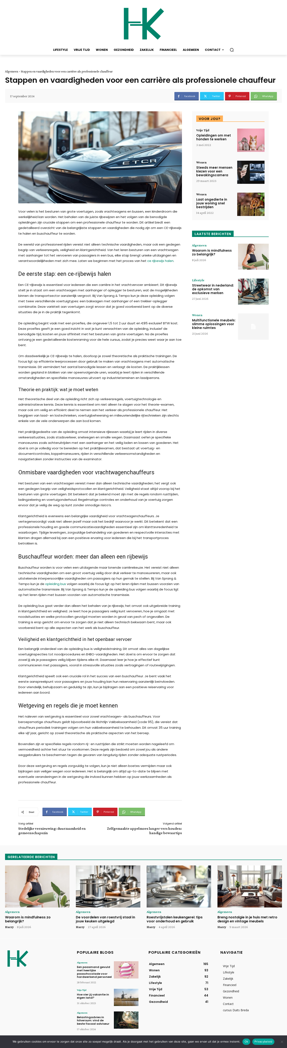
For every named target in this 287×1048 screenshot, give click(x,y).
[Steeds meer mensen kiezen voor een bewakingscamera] (251, 172)
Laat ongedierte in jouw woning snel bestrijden (211, 203)
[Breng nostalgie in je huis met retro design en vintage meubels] (249, 886)
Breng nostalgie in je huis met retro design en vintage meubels (247, 919)
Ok (246, 1041)
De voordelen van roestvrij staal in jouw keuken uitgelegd (105, 919)
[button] (232, 50)
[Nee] (282, 1042)
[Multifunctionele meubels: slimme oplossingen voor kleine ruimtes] (253, 326)
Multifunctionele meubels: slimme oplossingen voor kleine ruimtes (214, 324)
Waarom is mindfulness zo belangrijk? (212, 252)
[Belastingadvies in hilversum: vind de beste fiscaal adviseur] (126, 1020)
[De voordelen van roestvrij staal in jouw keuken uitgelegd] (108, 886)
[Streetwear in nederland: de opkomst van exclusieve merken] (253, 292)
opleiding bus (55, 584)
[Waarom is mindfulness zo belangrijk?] (253, 257)
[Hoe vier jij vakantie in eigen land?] (126, 997)
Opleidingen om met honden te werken (213, 137)
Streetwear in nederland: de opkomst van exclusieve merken (213, 289)
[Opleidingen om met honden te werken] (251, 140)
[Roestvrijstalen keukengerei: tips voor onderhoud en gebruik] (179, 886)
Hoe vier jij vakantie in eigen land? (93, 996)
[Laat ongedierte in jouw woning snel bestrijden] (251, 204)
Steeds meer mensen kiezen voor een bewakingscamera (214, 171)
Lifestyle (198, 280)
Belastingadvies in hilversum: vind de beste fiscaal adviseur (93, 1020)
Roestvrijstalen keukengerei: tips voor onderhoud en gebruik (175, 919)
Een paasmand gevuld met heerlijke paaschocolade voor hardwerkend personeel (94, 972)
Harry (9, 927)
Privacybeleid (263, 1041)
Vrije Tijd (202, 130)
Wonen (201, 162)
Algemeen (11, 71)
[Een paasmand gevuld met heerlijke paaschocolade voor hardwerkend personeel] (126, 969)
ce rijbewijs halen (160, 261)
